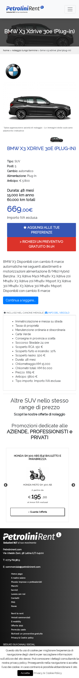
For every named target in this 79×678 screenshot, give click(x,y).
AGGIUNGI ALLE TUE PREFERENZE (43, 230)
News (14, 606)
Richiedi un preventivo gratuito (27, 634)
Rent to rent (17, 613)
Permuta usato (18, 629)
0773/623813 (12, 560)
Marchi (14, 586)
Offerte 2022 (17, 625)
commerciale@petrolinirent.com (23, 566)
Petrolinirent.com (12, 549)
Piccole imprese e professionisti (26, 582)
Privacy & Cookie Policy (48, 673)
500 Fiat (42, 483)
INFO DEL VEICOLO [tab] (58, 312)
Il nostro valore (18, 578)
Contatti (15, 598)
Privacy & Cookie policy (22, 638)
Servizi (14, 590)
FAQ (13, 602)
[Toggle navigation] (70, 9)
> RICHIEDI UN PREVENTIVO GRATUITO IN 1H (41, 244)
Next (73, 485)
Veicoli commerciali (20, 617)
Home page (17, 574)
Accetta (25, 673)
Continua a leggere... (21, 300)
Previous (6, 485)
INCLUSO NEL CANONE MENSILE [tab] (25, 312)
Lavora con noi (18, 594)
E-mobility (16, 621)
